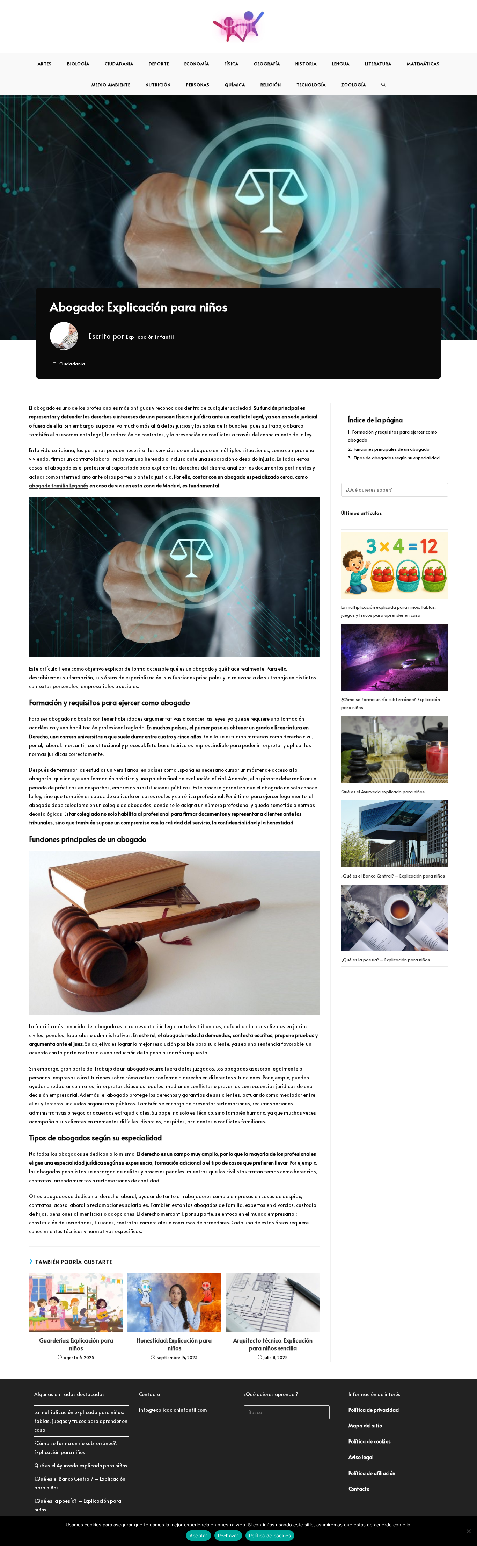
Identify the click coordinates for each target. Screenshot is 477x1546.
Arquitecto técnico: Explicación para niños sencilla (273, 1344)
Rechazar (228, 1535)
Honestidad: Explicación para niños (174, 1344)
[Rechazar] (468, 1530)
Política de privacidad (373, 1410)
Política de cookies (270, 1535)
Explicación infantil (150, 337)
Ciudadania (72, 363)
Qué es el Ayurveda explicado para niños (383, 791)
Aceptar (198, 1535)
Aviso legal (361, 1457)
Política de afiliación (371, 1473)
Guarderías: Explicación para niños (76, 1344)
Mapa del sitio (365, 1425)
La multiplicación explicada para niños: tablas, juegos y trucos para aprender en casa (80, 1421)
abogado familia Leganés (58, 485)
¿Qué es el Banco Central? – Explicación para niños (393, 876)
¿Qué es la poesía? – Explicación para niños (385, 960)
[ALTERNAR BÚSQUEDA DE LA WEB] (384, 84)
